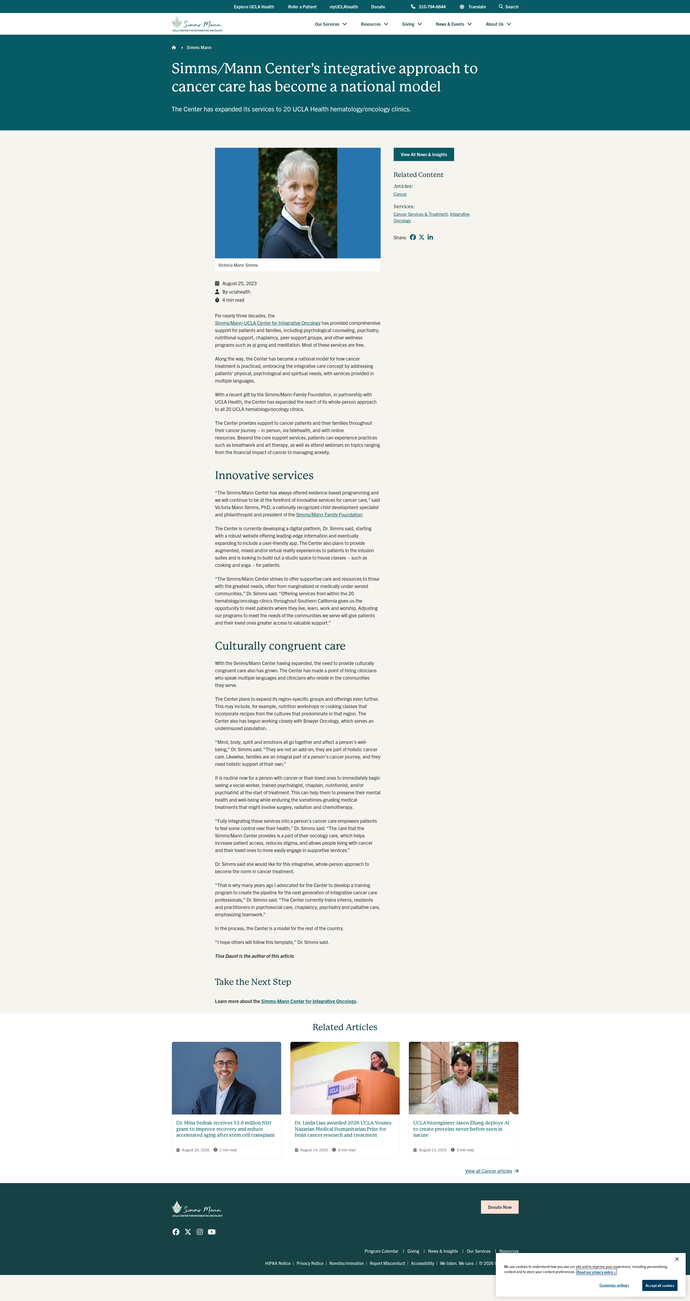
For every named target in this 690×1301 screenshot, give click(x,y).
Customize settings (614, 1285)
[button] (254, 6)
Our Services (327, 24)
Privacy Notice (310, 1263)
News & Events (450, 24)
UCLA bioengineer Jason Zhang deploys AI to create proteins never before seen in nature (461, 1129)
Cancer (400, 194)
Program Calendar (382, 1251)
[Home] (174, 47)
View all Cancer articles (488, 1171)
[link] (413, 237)
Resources (371, 24)
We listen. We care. (457, 1263)
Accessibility (422, 1263)
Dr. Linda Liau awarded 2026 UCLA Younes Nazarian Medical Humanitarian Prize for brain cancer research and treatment (343, 1129)
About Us (494, 24)
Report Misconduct (387, 1263)
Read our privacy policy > (596, 1272)
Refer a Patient (302, 6)
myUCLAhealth (344, 6)
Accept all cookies (660, 1285)
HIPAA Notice (278, 1263)
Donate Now (500, 1207)
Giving (408, 24)
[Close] (677, 1259)
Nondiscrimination (346, 1263)
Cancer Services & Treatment (421, 214)
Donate (378, 6)
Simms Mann (199, 47)
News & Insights (443, 1251)
